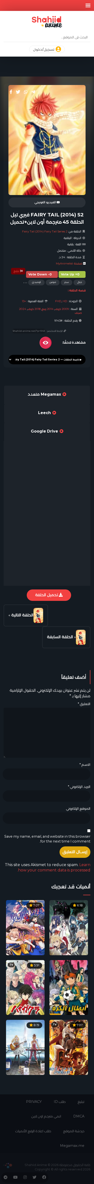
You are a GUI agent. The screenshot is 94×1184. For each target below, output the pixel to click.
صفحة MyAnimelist (69, 263)
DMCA (78, 1116)
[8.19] (25, 1047)
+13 (24, 301)
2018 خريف (33, 309)
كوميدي (36, 282)
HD (65, 301)
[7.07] (25, 927)
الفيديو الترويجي (45, 202)
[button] (88, 5)
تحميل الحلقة (47, 595)
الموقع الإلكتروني (78, 808)
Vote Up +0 (70, 274)
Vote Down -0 (40, 274)
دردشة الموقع (73, 1131)
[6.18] (68, 927)
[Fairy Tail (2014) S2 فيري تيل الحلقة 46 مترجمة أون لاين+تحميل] (38, 615)
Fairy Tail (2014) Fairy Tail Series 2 (44, 231)
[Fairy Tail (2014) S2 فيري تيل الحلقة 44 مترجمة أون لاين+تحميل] (81, 637)
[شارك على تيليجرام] (33, 92)
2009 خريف (62, 309)
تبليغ (16, 271)
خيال (79, 282)
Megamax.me (72, 1145)
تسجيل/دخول (44, 49)
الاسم (84, 764)
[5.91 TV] (25, 987)
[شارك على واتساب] (26, 92)
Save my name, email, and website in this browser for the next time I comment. (47, 839)
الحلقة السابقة (60, 637)
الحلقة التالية (22, 615)
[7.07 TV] (68, 1047)
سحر (66, 282)
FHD (58, 301)
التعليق (84, 704)
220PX (8, 1165)
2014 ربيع (48, 309)
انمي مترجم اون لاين (46, 1116)
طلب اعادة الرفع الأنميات (33, 1131)
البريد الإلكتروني (79, 786)
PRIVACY (34, 1101)
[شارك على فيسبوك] (10, 92)
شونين (52, 282)
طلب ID (60, 1101)
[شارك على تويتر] (18, 92)
